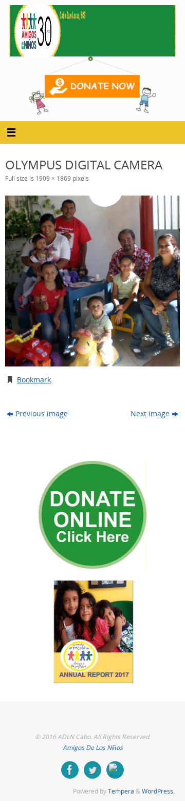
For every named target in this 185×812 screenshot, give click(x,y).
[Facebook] (70, 770)
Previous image (41, 413)
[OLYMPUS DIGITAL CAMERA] (92, 281)
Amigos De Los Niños (93, 747)
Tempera (121, 791)
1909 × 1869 (53, 178)
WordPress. (158, 791)
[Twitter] (92, 770)
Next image (150, 413)
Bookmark (34, 379)
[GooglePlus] (115, 770)
